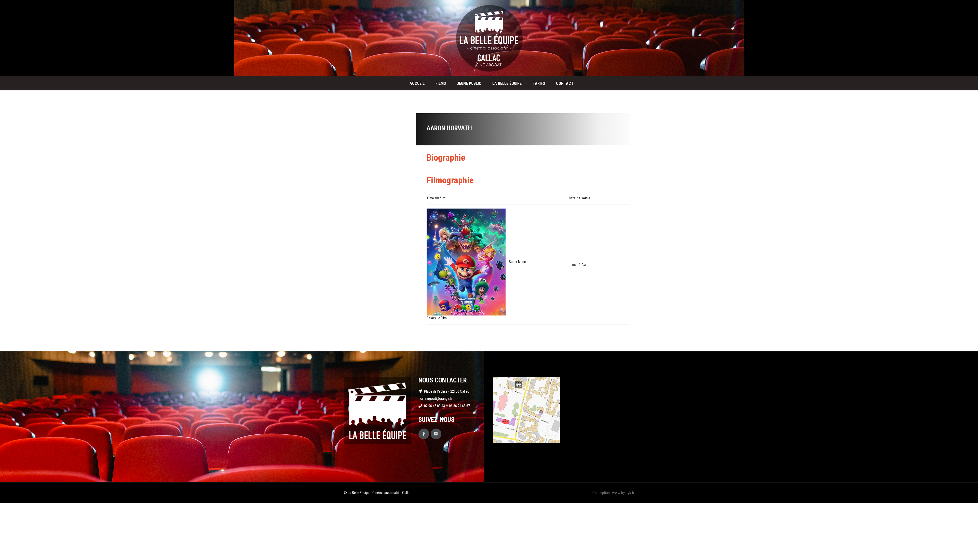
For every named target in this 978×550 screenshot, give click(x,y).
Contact (565, 83)
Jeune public (469, 83)
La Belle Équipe (507, 83)
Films (441, 83)
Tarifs (539, 83)
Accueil (417, 83)
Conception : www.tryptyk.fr (613, 492)
